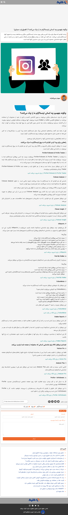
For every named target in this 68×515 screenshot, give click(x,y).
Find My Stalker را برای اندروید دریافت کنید (53, 278)
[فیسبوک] (52, 402)
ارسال (34, 439)
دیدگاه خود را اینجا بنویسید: (57, 420)
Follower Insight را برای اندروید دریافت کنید (53, 220)
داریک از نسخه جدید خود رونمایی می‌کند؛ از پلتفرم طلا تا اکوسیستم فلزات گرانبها (41, 469)
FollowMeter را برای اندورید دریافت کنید (54, 309)
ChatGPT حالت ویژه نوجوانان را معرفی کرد (52, 489)
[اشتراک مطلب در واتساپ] (49, 401)
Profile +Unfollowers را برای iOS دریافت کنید (52, 395)
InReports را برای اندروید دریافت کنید (55, 252)
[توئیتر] (55, 402)
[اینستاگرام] (29, 506)
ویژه (32, 407)
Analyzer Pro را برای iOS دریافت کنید (55, 374)
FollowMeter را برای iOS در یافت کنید (54, 313)
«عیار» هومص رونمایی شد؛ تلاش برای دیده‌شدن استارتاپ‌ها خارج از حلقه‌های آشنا (41, 472)
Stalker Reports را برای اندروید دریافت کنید (53, 341)
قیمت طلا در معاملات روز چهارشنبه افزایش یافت (50, 480)
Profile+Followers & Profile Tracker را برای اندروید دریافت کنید (47, 173)
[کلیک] (62, 2)
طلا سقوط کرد (60, 492)
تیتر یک (25, 407)
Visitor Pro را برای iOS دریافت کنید (55, 359)
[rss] (38, 506)
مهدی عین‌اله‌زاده (55, 98)
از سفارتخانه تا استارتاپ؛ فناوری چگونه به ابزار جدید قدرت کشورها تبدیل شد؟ (42, 458)
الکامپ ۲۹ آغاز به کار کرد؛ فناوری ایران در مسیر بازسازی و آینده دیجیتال (44, 456)
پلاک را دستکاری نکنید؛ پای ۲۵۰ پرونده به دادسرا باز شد (48, 486)
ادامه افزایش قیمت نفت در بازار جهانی (53, 475)
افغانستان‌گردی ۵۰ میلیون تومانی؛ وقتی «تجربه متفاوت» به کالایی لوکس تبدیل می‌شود (40, 464)
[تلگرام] (58, 402)
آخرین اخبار (63, 449)
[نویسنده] (64, 98)
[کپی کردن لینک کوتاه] (15, 401)
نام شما (63, 414)
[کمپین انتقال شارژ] (34, 108)
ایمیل (32, 414)
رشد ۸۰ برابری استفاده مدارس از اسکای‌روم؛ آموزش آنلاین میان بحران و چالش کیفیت (40, 478)
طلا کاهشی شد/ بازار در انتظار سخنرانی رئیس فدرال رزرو (48, 467)
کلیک (25, 509)
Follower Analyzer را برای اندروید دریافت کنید (52, 205)
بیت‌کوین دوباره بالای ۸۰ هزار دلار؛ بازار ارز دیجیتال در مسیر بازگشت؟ (44, 461)
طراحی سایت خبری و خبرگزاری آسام (31, 512)
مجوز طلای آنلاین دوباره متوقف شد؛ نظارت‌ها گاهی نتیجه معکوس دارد (44, 483)
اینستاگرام (40, 407)
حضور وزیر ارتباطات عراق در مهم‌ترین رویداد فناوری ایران (48, 453)
